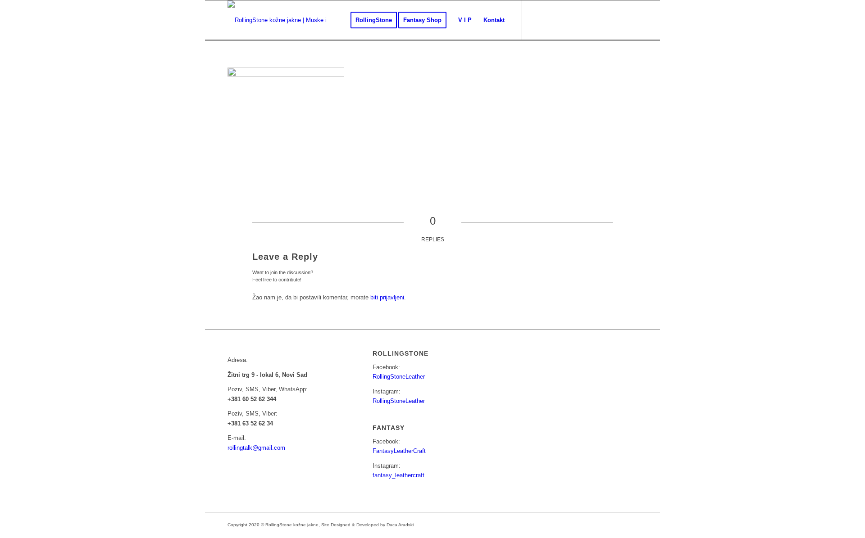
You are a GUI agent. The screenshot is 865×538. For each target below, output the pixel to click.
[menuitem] (374, 20)
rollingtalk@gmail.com (256, 447)
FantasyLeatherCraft (399, 451)
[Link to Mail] (603, 20)
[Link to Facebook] (576, 20)
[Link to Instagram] (590, 20)
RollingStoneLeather (399, 376)
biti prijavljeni (387, 297)
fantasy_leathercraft (398, 475)
